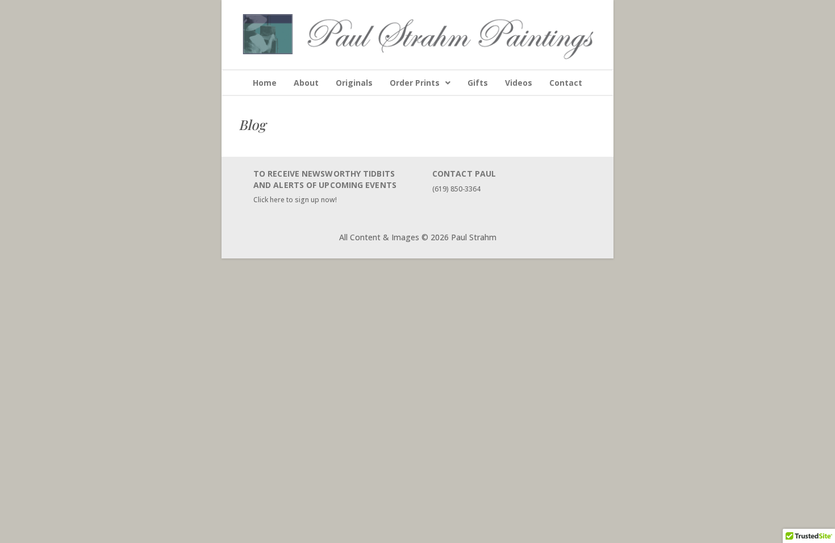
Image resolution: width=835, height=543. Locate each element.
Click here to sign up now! (295, 199)
